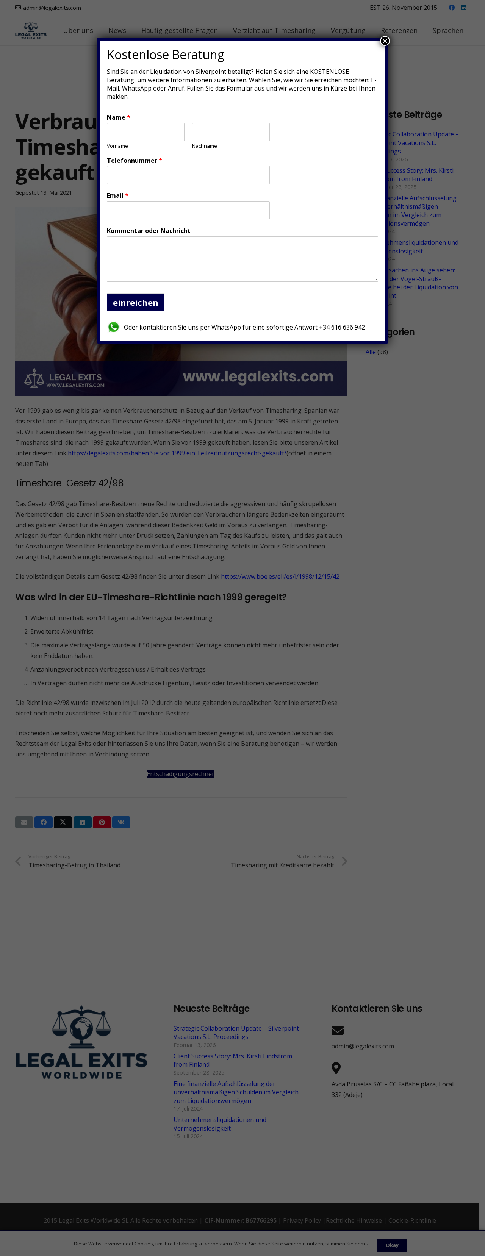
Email (117, 196)
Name (118, 118)
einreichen (135, 302)
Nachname (204, 146)
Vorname (117, 146)
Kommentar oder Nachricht (149, 231)
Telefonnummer (134, 161)
